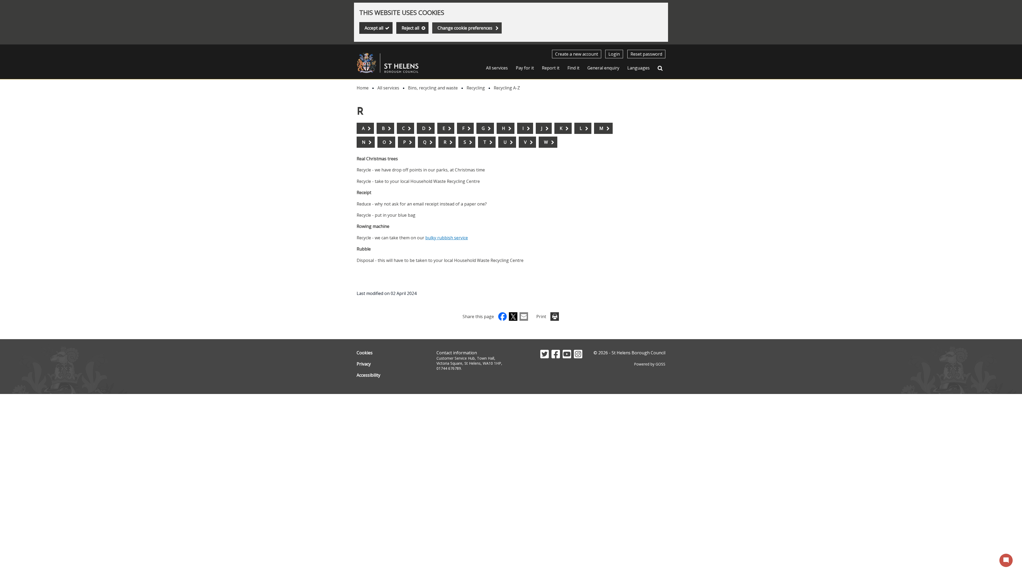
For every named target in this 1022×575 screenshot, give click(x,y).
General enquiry (603, 68)
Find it (573, 68)
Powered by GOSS (649, 364)
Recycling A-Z (507, 88)
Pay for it (525, 68)
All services (497, 68)
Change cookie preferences (465, 28)
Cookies (365, 353)
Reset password (646, 54)
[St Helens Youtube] (567, 357)
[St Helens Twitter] (544, 357)
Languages (638, 68)
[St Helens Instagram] (578, 357)
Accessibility (368, 375)
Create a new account (576, 54)
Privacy (364, 364)
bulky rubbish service (446, 238)
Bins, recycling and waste (433, 88)
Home (363, 88)
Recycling (476, 88)
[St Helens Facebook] (555, 357)
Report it (550, 68)
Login (614, 54)
